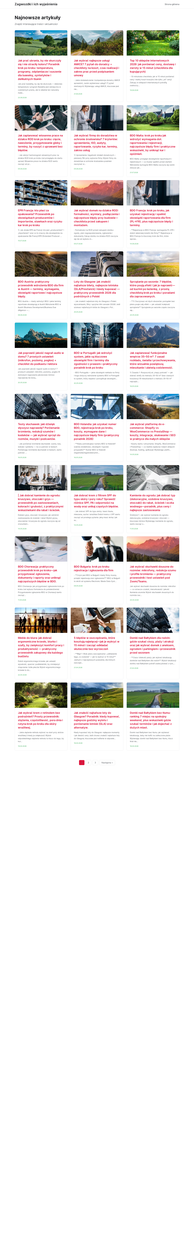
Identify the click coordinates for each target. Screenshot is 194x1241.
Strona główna (172, 4)
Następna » (107, 762)
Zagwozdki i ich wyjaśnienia (36, 4)
